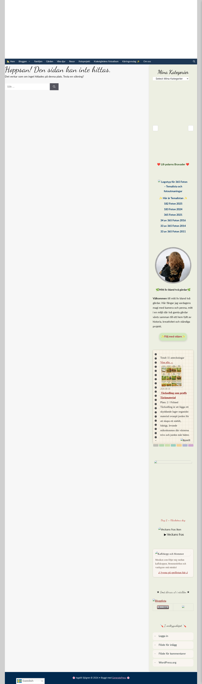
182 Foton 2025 (173, 203)
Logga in (163, 636)
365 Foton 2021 (173, 215)
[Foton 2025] (173, 187)
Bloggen (23, 61)
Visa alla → (166, 362)
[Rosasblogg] (173, 601)
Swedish (27, 680)
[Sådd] (161, 445)
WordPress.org (167, 662)
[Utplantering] (173, 445)
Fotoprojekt (84, 61)
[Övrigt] (190, 445)
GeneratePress (119, 678)
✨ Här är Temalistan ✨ (173, 198)
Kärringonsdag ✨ (131, 61)
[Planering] (185, 445)
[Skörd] (179, 445)
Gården (49, 61)
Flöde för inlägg (168, 645)
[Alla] (155, 445)
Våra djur (61, 61)
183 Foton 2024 (173, 209)
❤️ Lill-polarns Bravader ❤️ (173, 164)
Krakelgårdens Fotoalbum (106, 61)
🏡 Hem (11, 61)
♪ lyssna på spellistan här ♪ (173, 572)
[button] (194, 61)
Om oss (147, 61)
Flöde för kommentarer (172, 653)
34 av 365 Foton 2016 (173, 220)
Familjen (38, 61)
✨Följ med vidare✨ (173, 336)
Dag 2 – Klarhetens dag (173, 520)
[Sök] (54, 86)
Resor (72, 61)
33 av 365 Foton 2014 (173, 226)
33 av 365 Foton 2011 (173, 231)
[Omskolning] (167, 445)
